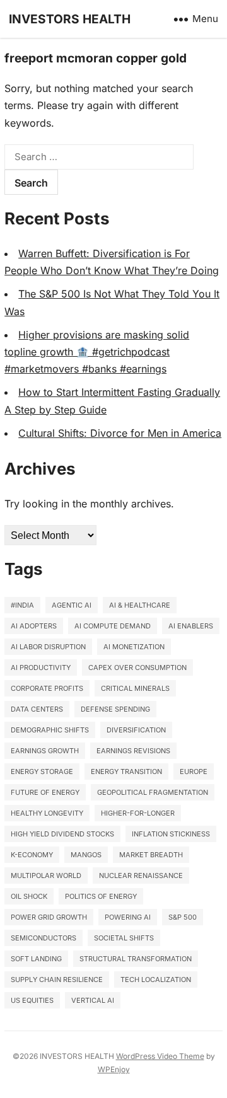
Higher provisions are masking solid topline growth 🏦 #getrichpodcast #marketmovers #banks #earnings (96, 351)
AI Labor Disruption (48, 646)
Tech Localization (155, 979)
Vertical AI (92, 1000)
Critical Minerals (135, 688)
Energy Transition (126, 771)
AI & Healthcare (139, 605)
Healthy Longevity (47, 813)
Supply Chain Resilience (57, 979)
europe (193, 771)
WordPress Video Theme (160, 1056)
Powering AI (128, 917)
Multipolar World (46, 875)
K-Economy (32, 854)
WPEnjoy (114, 1069)
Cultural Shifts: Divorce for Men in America (119, 433)
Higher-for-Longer (138, 813)
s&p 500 (182, 917)
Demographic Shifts (50, 729)
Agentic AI (71, 605)
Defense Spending (115, 709)
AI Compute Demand (112, 625)
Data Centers (37, 709)
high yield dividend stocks (62, 833)
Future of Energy (45, 792)
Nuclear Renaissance (141, 875)
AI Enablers (190, 625)
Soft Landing (36, 958)
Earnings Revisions (133, 750)
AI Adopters (34, 625)
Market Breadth (151, 854)
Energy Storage (42, 771)
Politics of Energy (101, 896)
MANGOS (86, 854)
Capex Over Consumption (137, 667)
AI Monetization (134, 646)
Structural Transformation (135, 958)
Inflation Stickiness (171, 833)
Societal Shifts (124, 937)
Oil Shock (29, 896)
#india (22, 605)
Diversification (136, 729)
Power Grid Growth (49, 917)
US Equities (32, 1000)
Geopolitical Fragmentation (152, 792)
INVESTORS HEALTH (70, 18)
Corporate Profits (47, 688)
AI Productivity (41, 667)
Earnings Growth (45, 750)
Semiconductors (43, 937)
